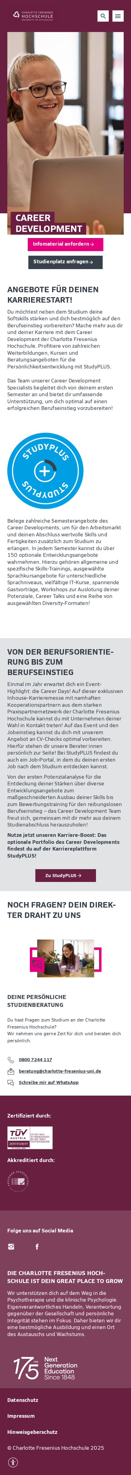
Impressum (21, 1416)
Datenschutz (22, 1400)
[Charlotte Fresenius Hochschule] (33, 16)
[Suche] (103, 16)
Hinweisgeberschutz (32, 1432)
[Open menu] (118, 16)
